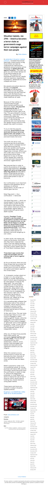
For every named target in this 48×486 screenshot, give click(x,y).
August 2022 (33, 389)
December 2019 (33, 449)
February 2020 (33, 445)
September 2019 (33, 454)
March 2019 (32, 465)
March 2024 (32, 354)
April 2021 (32, 419)
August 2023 (33, 367)
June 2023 (32, 370)
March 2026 (32, 309)
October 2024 (33, 341)
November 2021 (33, 406)
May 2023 (32, 372)
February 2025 (33, 333)
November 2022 (33, 383)
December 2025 (33, 314)
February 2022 (33, 400)
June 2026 (32, 303)
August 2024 (33, 344)
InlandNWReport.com (27, 2)
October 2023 (33, 363)
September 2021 (33, 410)
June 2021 (32, 415)
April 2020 (32, 441)
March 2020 (32, 443)
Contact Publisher (36, 40)
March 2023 (32, 376)
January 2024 (33, 357)
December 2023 (33, 359)
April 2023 (32, 374)
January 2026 (33, 313)
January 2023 (33, 380)
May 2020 (32, 439)
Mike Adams (22, 54)
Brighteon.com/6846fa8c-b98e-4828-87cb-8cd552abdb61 (15, 392)
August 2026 (33, 300)
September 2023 (33, 365)
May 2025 (32, 328)
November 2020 (33, 428)
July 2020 (32, 436)
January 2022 (33, 402)
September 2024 (33, 342)
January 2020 (33, 447)
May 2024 (32, 350)
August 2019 (32, 456)
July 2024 (32, 346)
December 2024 (33, 337)
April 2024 (32, 352)
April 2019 (32, 464)
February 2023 (33, 378)
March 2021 (32, 421)
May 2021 (32, 417)
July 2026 (32, 301)
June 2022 (32, 393)
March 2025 (32, 331)
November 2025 (33, 316)
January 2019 (33, 469)
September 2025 (33, 320)
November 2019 (33, 451)
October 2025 (33, 318)
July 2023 (32, 369)
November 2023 (33, 361)
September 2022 (33, 387)
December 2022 (33, 382)
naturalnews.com (13, 415)
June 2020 (32, 438)
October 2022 (33, 385)
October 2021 (33, 408)
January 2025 (33, 335)
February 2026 (33, 311)
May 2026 (32, 305)
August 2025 (32, 322)
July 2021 (32, 413)
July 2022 (32, 391)
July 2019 (32, 458)
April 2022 (32, 397)
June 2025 (32, 326)
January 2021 (33, 424)
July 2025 (32, 324)
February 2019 (33, 467)
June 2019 (32, 460)
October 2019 (33, 452)
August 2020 (33, 434)
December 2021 (33, 404)
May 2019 (32, 462)
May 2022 (32, 395)
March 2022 (32, 398)
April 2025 (32, 329)
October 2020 (33, 430)
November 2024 (33, 339)
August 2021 (32, 411)
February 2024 (33, 356)
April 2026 (32, 307)
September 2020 (33, 432)
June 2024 (32, 348)
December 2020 (33, 426)
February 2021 (33, 423)
